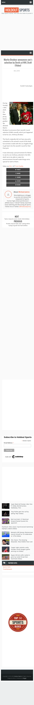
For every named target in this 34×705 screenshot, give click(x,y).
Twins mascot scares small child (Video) (16, 219)
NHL (10, 166)
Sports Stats (6, 567)
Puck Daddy (19, 166)
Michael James (24, 192)
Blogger (24, 678)
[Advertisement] (17, 32)
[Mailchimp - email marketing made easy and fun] (14, 456)
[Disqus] (18, 404)
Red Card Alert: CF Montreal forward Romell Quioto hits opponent (20, 521)
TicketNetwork (7, 569)
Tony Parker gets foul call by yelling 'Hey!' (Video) (20, 512)
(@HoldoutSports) (25, 206)
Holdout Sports (18, 676)
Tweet (19, 169)
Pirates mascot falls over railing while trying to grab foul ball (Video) (18, 224)
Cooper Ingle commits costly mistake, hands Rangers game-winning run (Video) (20, 549)
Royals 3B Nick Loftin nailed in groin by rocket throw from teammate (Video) (20, 557)
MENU (3, 2)
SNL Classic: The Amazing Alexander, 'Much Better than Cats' (22, 541)
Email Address (9, 443)
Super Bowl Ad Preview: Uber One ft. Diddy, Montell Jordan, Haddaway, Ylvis (21, 506)
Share (18, 173)
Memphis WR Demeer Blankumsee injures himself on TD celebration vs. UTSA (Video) (22, 534)
